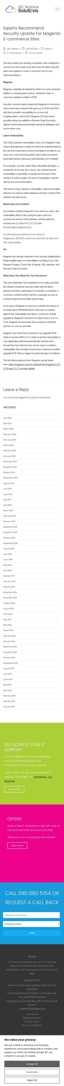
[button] (14, 789)
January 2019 (9, 521)
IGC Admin (12, 48)
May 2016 (7, 619)
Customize (32, 1072)
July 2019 (7, 489)
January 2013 (9, 701)
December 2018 (10, 527)
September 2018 (10, 543)
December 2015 (10, 647)
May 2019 (7, 500)
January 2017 (9, 587)
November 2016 (10, 598)
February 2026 (9, 434)
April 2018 (7, 570)
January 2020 (9, 456)
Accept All (32, 1064)
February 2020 (9, 450)
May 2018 (7, 565)
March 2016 (8, 630)
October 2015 (9, 657)
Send (32, 933)
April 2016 (7, 625)
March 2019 (8, 510)
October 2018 (9, 538)
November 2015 (10, 652)
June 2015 (7, 679)
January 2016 (9, 641)
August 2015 (8, 668)
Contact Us (32, 1014)
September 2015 (10, 663)
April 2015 (7, 690)
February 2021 (9, 440)
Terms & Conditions (32, 1025)
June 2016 (8, 614)
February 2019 (9, 516)
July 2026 (7, 418)
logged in (23, 397)
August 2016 (8, 609)
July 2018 (7, 554)
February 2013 (9, 696)
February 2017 (9, 581)
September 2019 (10, 478)
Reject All (32, 1080)
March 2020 (8, 445)
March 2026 (8, 429)
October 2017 (9, 576)
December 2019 (10, 461)
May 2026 (7, 423)
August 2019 (8, 483)
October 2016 (9, 603)
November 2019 (10, 467)
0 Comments (14, 52)
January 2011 (9, 707)
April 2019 (7, 505)
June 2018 (8, 559)
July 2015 (7, 674)
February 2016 (9, 636)
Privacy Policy (32, 1021)
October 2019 (9, 472)
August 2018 (8, 548)
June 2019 (7, 494)
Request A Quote (32, 1017)
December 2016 (10, 592)
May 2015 (7, 685)
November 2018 (10, 532)
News (48, 48)
